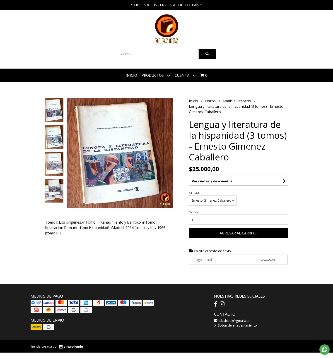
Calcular (268, 260)
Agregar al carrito (238, 233)
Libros (211, 100)
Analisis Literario (237, 100)
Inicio (131, 75)
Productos (153, 75)
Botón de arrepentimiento (237, 325)
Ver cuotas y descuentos (212, 181)
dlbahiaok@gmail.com (234, 320)
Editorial (194, 193)
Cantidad (194, 212)
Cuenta (182, 75)
